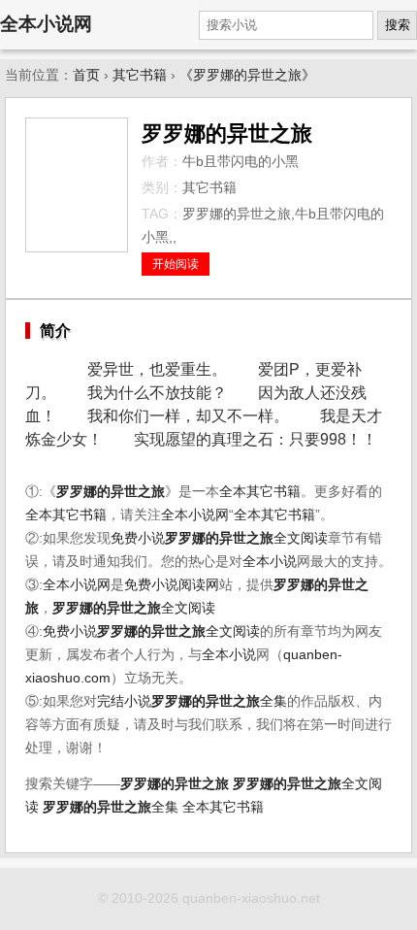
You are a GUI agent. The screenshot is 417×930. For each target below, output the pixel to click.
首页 (86, 75)
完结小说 (124, 701)
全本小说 (269, 561)
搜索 (397, 24)
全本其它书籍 (260, 491)
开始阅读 (175, 264)
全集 (219, 701)
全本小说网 (46, 24)
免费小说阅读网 (171, 585)
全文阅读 (246, 538)
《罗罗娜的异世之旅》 (247, 75)
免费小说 (138, 538)
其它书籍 (139, 75)
